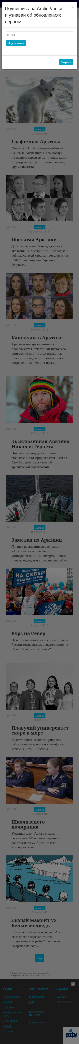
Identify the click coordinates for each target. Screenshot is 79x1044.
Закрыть (66, 62)
